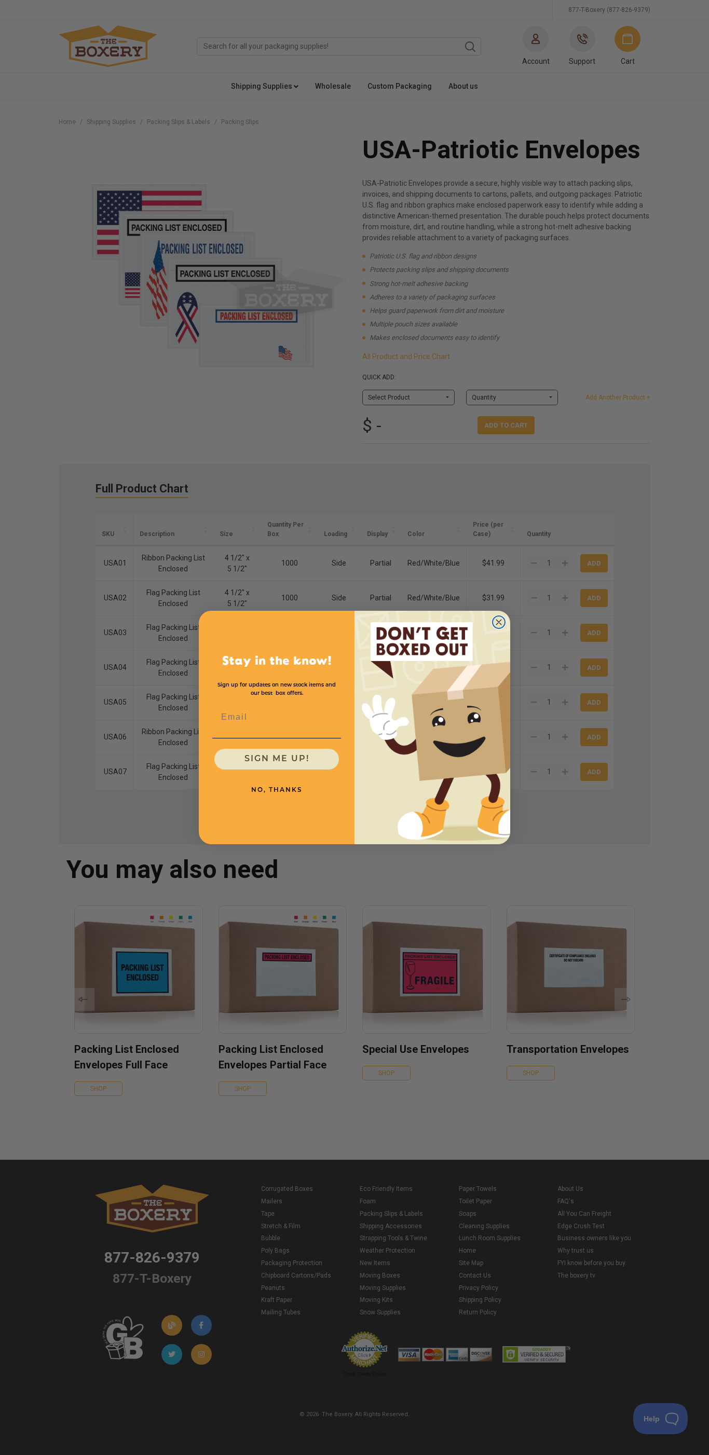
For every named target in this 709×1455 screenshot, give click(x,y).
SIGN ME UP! (276, 759)
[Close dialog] (499, 622)
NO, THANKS (277, 790)
